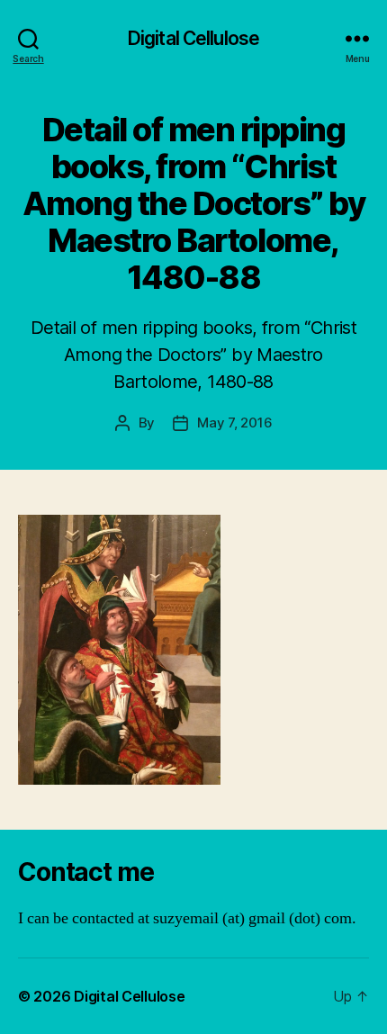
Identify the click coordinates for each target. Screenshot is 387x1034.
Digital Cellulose (193, 38)
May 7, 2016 (234, 422)
